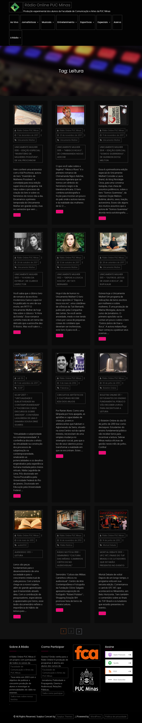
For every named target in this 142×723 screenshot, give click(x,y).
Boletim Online (109, 388)
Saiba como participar (52, 693)
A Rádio (14, 37)
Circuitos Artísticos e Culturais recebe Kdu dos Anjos (70, 398)
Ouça (17, 215)
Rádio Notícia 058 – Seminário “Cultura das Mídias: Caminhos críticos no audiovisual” (70, 559)
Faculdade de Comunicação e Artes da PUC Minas (22, 669)
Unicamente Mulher (26, 140)
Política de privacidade (115, 716)
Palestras (64, 388)
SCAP (20, 388)
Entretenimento (65, 22)
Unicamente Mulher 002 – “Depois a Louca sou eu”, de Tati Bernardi (70, 279)
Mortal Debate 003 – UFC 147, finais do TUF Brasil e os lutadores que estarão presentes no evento (113, 559)
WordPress (96, 716)
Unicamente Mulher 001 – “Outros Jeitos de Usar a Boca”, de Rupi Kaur (112, 279)
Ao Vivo (14, 22)
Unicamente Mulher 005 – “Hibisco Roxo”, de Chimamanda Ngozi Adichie (70, 152)
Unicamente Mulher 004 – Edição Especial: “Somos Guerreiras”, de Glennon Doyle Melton (113, 153)
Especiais (103, 22)
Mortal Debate (109, 545)
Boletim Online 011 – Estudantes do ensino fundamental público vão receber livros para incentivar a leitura (113, 403)
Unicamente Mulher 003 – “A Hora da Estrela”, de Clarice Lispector (26, 279)
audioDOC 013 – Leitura (24, 554)
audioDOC (22, 545)
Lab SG (20, 378)
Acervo (117, 22)
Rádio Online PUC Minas (47, 5)
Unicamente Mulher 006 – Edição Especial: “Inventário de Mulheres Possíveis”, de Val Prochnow (27, 153)
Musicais (46, 22)
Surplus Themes (64, 716)
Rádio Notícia (66, 545)
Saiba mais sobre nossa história (22, 698)
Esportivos (86, 22)
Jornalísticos (29, 22)
